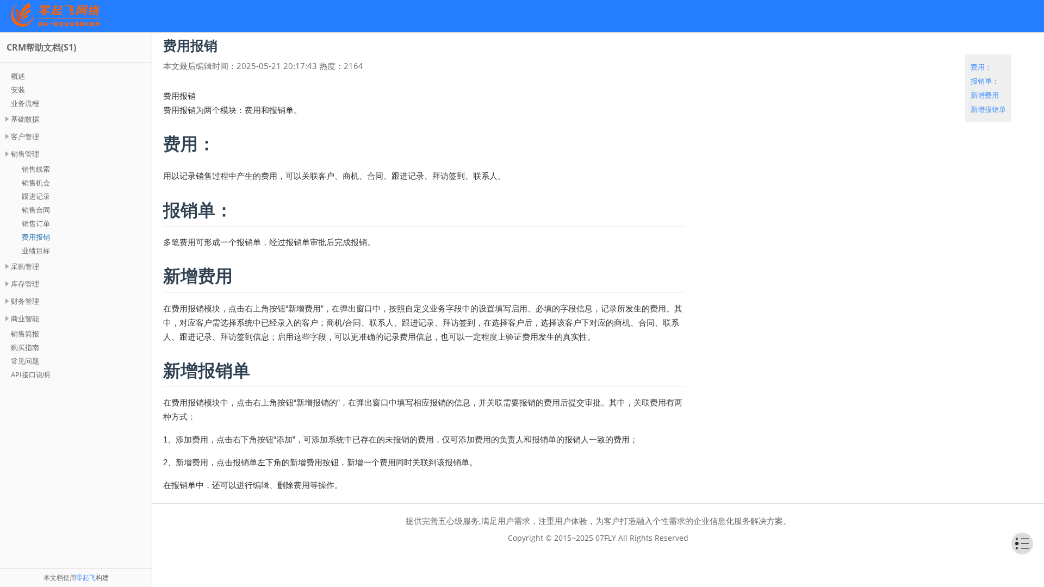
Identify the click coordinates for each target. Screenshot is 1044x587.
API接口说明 (30, 374)
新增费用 (985, 95)
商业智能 (25, 318)
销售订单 (36, 223)
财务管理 (25, 301)
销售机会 (36, 183)
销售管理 (25, 154)
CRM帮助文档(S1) (41, 47)
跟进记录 (36, 196)
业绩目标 (36, 250)
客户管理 (25, 136)
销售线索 (36, 169)
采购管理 (25, 266)
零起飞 (86, 577)
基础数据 (25, 119)
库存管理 (25, 284)
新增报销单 (988, 109)
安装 (18, 90)
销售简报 (25, 334)
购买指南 (25, 347)
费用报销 (36, 237)
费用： (981, 67)
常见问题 (25, 361)
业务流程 (25, 103)
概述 (18, 76)
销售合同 (36, 210)
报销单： (985, 81)
